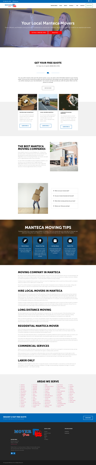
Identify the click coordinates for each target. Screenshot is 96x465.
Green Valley (72, 400)
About (65, 5)
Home (45, 431)
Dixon (70, 395)
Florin (58, 389)
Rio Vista (71, 397)
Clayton (22, 403)
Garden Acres (36, 402)
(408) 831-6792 (14, 444)
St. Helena (47, 388)
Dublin (22, 397)
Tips (77, 5)
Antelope (59, 392)
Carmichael (60, 386)
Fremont (23, 386)
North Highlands (61, 391)
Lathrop (34, 399)
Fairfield (71, 389)
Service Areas (54, 5)
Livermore (23, 392)
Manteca (35, 395)
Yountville (47, 392)
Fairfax (71, 384)
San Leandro (23, 391)
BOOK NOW (89, 5)
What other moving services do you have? (65, 201)
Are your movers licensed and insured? (64, 195)
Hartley (71, 399)
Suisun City (72, 392)
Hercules (35, 386)
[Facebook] (89, 0)
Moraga (34, 391)
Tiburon (59, 406)
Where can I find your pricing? (62, 206)
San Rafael (59, 394)
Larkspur (59, 400)
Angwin (47, 391)
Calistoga (47, 389)
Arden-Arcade (48, 405)
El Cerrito (35, 384)
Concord (23, 405)
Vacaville (71, 391)
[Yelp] (91, 0)
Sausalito (71, 386)
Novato (59, 395)
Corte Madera (60, 405)
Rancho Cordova (61, 388)
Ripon (34, 400)
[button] (64, 190)
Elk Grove (47, 403)
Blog (60, 5)
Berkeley (23, 389)
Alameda (23, 395)
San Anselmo (60, 399)
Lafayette (35, 388)
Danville (22, 406)
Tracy (34, 394)
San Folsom (60, 384)
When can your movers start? (62, 190)
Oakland (22, 384)
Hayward (23, 388)
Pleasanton (23, 394)
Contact (82, 5)
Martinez (35, 389)
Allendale (71, 402)
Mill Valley (59, 397)
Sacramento (48, 402)
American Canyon (49, 386)
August (34, 406)
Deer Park (47, 394)
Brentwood (23, 402)
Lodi (34, 397)
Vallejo (71, 388)
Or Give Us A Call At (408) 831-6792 (48, 66)
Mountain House (37, 403)
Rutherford (47, 400)
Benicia (71, 394)
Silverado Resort (49, 395)
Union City (23, 399)
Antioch (22, 400)
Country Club (36, 405)
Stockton (35, 392)
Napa (46, 384)
